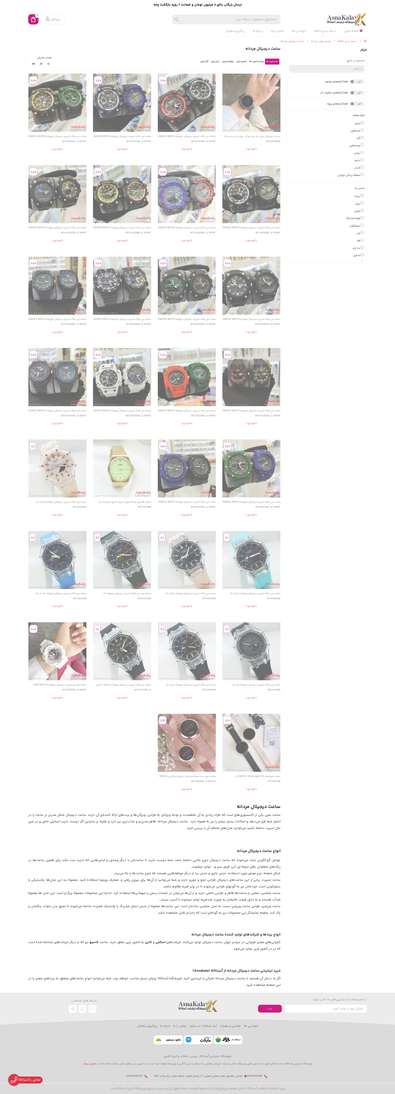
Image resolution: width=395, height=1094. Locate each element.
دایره (357, 160)
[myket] (198, 1039)
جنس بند (359, 188)
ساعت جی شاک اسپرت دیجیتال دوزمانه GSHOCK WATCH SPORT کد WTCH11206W (251, 321)
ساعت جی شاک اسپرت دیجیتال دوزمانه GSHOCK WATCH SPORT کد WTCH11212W (122, 139)
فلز (359, 241)
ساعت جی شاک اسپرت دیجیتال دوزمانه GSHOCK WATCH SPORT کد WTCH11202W (251, 413)
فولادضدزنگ (353, 218)
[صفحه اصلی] (365, 41)
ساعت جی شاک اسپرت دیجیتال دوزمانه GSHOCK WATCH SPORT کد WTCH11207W (57, 230)
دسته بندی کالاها (325, 31)
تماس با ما (277, 31)
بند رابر (357, 248)
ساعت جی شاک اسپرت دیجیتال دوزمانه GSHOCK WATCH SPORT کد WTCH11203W (57, 321)
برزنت (357, 196)
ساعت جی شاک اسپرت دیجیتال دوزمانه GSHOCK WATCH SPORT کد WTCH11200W (122, 413)
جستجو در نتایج (356, 61)
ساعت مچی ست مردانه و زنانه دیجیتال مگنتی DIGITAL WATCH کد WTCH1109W (187, 778)
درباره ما (258, 31)
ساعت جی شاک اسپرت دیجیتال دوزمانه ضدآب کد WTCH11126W (61, 504)
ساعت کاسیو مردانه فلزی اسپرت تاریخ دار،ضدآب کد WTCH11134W (124, 504)
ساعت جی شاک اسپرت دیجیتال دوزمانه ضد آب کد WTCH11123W (60, 596)
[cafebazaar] (228, 1039)
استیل (357, 255)
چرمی (357, 211)
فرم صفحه (359, 115)
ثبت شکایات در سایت (203, 1026)
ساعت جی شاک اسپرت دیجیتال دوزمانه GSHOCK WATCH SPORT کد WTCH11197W (187, 504)
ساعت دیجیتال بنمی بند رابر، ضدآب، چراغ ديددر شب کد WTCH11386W (252, 139)
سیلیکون (355, 226)
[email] (92, 1009)
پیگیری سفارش (234, 31)
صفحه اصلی (351, 31)
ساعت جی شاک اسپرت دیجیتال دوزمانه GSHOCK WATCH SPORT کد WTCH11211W (57, 139)
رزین (358, 204)
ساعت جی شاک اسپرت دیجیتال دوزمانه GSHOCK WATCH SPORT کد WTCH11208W (122, 230)
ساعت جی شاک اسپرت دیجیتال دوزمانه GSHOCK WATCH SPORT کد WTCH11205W (187, 321)
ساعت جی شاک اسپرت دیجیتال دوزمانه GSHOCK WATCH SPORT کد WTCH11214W (187, 413)
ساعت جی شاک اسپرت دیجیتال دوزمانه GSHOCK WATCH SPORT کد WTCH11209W (187, 230)
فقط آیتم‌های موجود (336, 82)
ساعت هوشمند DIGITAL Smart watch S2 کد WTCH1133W (257, 778)
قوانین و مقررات (230, 1026)
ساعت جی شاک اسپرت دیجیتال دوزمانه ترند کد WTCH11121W (256, 687)
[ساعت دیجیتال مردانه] (197, 1006)
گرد (358, 138)
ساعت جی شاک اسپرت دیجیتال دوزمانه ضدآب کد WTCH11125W (190, 596)
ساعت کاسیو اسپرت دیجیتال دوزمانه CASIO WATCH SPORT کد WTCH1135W (59, 687)
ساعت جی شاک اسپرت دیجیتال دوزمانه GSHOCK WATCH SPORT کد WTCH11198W (251, 504)
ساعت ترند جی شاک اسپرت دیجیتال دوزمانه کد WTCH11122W (127, 596)
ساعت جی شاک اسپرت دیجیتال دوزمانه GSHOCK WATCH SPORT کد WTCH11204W (122, 321)
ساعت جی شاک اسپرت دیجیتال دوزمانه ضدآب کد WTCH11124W (255, 596)
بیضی (357, 153)
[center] (176, 19)
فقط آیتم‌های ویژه (337, 104)
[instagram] (82, 1009)
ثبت (269, 1008)
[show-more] (277, 102)
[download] (168, 1039)
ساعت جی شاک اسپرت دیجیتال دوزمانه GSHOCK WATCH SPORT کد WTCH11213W (187, 139)
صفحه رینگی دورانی (349, 175)
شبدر (357, 168)
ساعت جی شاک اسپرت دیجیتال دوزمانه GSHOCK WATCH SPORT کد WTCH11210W (251, 230)
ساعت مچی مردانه (321, 41)
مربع (358, 123)
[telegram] (73, 1009)
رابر (359, 233)
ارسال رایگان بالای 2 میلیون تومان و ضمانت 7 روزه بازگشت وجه (197, 4)
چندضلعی (355, 146)
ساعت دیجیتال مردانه (292, 41)
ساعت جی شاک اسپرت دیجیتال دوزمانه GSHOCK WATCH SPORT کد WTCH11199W (57, 413)
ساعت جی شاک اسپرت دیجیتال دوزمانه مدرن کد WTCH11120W (191, 687)
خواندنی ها (299, 31)
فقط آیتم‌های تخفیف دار (334, 93)
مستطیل (356, 131)
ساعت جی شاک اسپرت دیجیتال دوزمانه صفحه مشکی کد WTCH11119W (123, 687)
